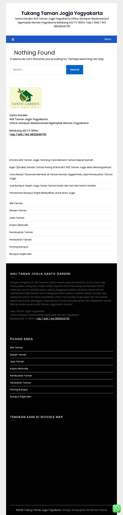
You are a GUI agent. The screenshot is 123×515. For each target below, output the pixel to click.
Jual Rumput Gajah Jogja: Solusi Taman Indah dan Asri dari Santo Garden (52, 185)
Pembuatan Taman (21, 232)
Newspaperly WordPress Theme (89, 510)
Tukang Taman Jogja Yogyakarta (62, 13)
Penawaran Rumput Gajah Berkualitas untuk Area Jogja (42, 192)
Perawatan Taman (20, 239)
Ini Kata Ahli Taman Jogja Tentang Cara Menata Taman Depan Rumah (51, 160)
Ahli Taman (16, 203)
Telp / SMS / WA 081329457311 (28, 134)
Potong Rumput (18, 246)
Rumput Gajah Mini (20, 254)
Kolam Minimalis (18, 225)
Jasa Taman (16, 217)
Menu (107, 39)
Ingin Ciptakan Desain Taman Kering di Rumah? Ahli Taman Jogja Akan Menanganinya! (60, 167)
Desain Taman (18, 210)
